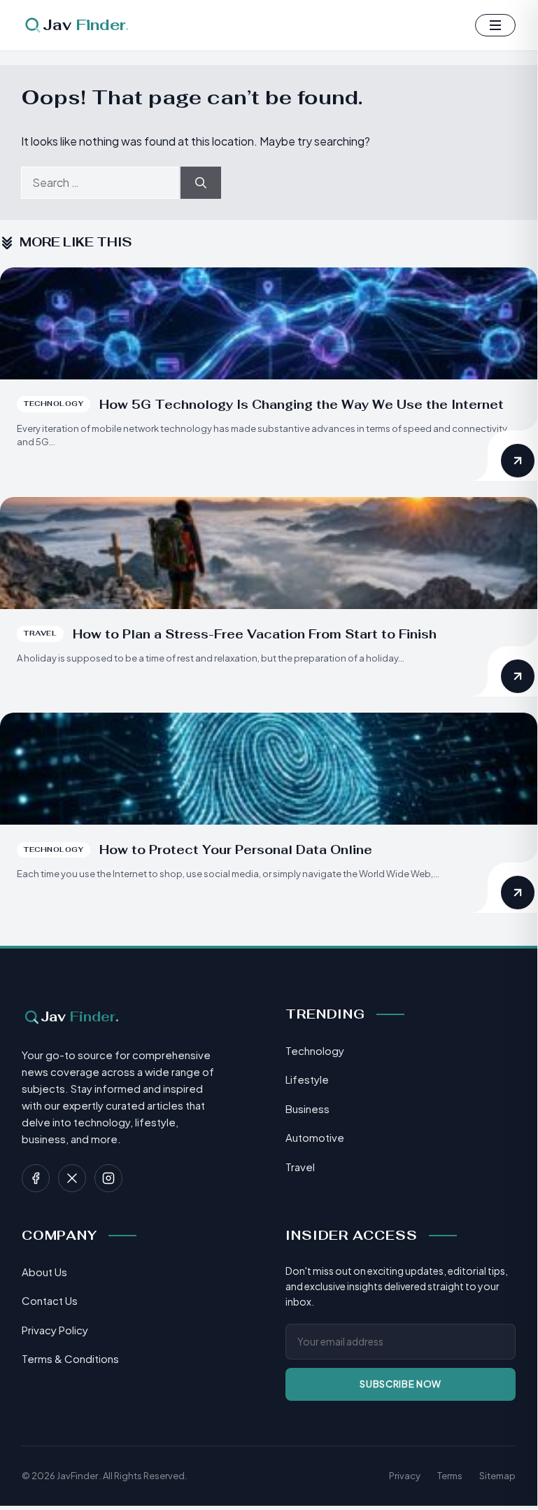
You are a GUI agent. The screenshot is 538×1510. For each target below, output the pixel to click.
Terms (449, 1475)
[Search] (200, 183)
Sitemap (497, 1475)
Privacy (404, 1475)
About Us (44, 1271)
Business (307, 1108)
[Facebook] (36, 1178)
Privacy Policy (55, 1329)
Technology (314, 1050)
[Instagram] (108, 1178)
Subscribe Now (400, 1384)
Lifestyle (307, 1079)
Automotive (314, 1137)
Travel (300, 1166)
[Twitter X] (72, 1178)
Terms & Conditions (70, 1358)
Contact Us (50, 1300)
